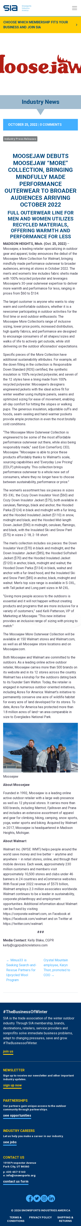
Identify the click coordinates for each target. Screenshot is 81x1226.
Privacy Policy (40, 1217)
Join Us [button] (8, 1051)
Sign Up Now (12, 1085)
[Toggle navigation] (74, 8)
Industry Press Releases (20, 138)
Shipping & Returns (65, 1219)
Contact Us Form (15, 1181)
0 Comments (51, 125)
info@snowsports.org (21, 1175)
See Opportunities (17, 1115)
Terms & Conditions (15, 1219)
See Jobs (10, 1142)
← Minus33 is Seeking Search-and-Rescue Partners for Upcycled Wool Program (21, 970)
